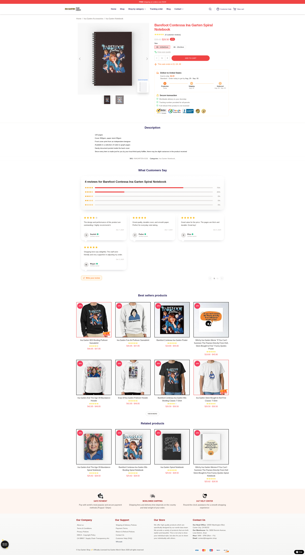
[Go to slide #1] (107, 99)
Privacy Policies (83, 532)
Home (78, 19)
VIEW (94, 335)
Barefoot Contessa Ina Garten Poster (172, 340)
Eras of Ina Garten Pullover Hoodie (133, 398)
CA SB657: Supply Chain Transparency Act (93, 538)
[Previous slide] (79, 58)
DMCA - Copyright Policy (86, 535)
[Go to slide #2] (119, 99)
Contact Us (120, 535)
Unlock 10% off (4, 544)
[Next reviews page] (222, 278)
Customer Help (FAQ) (124, 538)
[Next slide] (146, 58)
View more (152, 414)
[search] (210, 9)
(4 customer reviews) (173, 35)
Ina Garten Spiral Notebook (172, 467)
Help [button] (300, 552)
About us (80, 525)
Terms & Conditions (84, 528)
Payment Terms (122, 528)
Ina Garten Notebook (114, 19)
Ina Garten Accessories (93, 19)
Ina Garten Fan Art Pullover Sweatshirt (133, 340)
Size (156, 43)
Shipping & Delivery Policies (126, 525)
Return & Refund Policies (125, 532)
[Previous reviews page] (210, 278)
